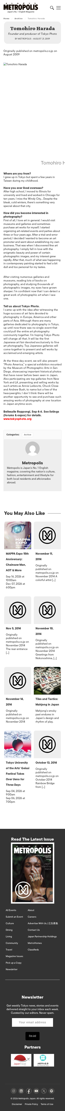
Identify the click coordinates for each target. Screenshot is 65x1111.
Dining (9, 930)
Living (9, 937)
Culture (10, 923)
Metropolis (24, 38)
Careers (32, 917)
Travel (9, 950)
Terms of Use (47, 1104)
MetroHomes (35, 943)
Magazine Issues (14, 956)
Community (12, 943)
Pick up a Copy (13, 963)
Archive (19, 18)
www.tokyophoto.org (17, 419)
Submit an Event (14, 917)
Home (6, 18)
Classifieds (33, 950)
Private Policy (31, 1104)
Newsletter (12, 969)
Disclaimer (17, 1104)
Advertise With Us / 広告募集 (43, 923)
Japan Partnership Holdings (42, 937)
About (31, 910)
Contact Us (34, 930)
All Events (11, 910)
